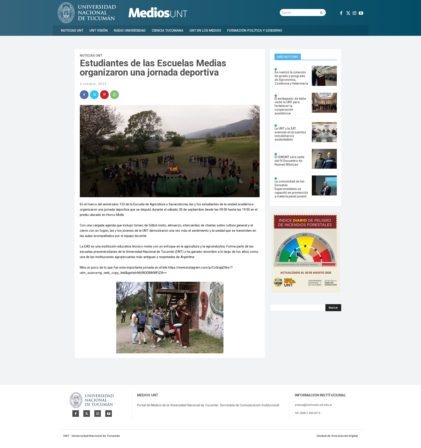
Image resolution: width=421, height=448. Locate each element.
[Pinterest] (104, 94)
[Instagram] (354, 12)
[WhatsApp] (114, 94)
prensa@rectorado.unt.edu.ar (313, 404)
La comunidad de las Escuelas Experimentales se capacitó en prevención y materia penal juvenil (291, 189)
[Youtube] (361, 12)
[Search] (321, 12)
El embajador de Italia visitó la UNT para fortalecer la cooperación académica (290, 106)
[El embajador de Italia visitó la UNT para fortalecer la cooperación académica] (324, 103)
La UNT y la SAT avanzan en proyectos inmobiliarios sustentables (290, 134)
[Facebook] (341, 12)
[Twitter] (348, 12)
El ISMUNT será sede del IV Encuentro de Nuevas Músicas (289, 160)
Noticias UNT (91, 56)
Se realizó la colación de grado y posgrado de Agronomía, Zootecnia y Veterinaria (291, 77)
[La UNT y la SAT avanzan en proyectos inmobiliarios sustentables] (324, 132)
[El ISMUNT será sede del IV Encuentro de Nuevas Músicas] (324, 159)
